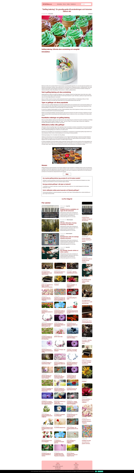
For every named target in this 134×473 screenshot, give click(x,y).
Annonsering (59, 4)
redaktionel (90, 13)
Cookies (68, 4)
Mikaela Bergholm (70, 219)
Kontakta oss (73, 4)
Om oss (64, 4)
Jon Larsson (50, 13)
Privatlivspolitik (100, 471)
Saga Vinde (68, 247)
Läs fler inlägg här (67, 199)
